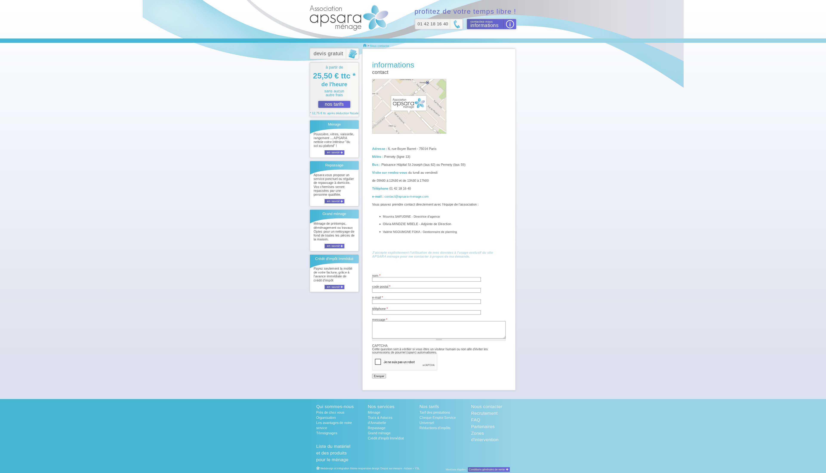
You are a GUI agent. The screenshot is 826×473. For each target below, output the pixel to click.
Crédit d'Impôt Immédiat (386, 438)
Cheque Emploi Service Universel (437, 420)
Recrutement (484, 413)
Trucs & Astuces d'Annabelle (380, 420)
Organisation (326, 417)
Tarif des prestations (434, 412)
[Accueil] (350, 17)
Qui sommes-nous (335, 406)
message (379, 319)
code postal (381, 286)
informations (484, 25)
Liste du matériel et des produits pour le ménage (333, 453)
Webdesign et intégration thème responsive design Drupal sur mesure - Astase (366, 468)
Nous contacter (486, 406)
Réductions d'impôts (434, 428)
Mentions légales (456, 469)
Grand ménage (379, 433)
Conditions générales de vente (487, 469)
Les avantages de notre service (334, 425)
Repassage (376, 428)
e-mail (377, 297)
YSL (417, 468)
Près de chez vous (330, 412)
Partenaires (483, 426)
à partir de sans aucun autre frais (334, 90)
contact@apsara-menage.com (406, 196)
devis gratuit (328, 53)
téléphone (380, 308)
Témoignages (326, 433)
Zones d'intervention (485, 436)
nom (376, 275)
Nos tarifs (429, 406)
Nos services (381, 406)
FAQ (475, 419)
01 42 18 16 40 (433, 24)
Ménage (374, 412)
